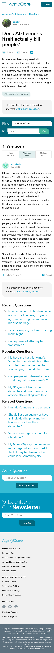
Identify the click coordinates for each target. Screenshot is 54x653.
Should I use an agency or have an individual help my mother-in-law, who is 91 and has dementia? (29, 420)
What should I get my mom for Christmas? (28, 435)
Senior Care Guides (10, 586)
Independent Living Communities (16, 557)
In (3, 131)
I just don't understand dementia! (29, 407)
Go (44, 131)
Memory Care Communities (14, 566)
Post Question (27, 485)
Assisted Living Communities (14, 562)
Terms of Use (38, 646)
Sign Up (27, 523)
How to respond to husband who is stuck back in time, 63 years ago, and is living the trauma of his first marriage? (29, 317)
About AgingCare (9, 616)
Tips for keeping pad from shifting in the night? (30, 332)
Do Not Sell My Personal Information (30, 648)
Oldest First (43, 154)
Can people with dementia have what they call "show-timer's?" (28, 378)
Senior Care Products (11, 595)
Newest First (27, 154)
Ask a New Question (27, 109)
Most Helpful (10, 154)
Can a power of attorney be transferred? (25, 343)
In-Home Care (8, 553)
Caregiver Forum (9, 581)
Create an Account (10, 612)
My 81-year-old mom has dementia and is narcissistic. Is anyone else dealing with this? (27, 391)
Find (5, 123)
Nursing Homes (9, 570)
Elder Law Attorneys (11, 590)
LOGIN (47, 4)
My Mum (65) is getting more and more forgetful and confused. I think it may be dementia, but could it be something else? (29, 450)
